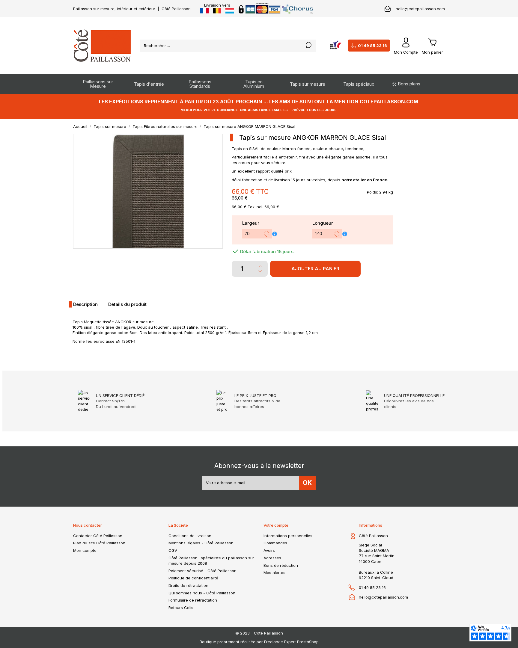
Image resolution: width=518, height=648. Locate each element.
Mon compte (85, 550)
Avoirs (269, 550)
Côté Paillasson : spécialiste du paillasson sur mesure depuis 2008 (211, 560)
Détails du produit (127, 304)
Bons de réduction (280, 565)
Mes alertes (274, 572)
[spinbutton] (252, 233)
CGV (172, 550)
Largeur (250, 223)
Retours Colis (180, 607)
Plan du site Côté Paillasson (99, 542)
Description (85, 304)
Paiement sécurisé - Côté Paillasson (202, 570)
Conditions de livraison (189, 535)
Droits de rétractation (188, 585)
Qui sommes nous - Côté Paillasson (201, 592)
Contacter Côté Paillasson (97, 535)
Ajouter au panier (315, 268)
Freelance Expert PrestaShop (291, 641)
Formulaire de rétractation (192, 600)
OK (307, 483)
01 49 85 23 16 (372, 45)
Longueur (322, 223)
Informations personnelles (287, 535)
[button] (266, 232)
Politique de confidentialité (193, 578)
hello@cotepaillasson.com (420, 8)
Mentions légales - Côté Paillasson (201, 542)
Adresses (272, 557)
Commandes (275, 542)
